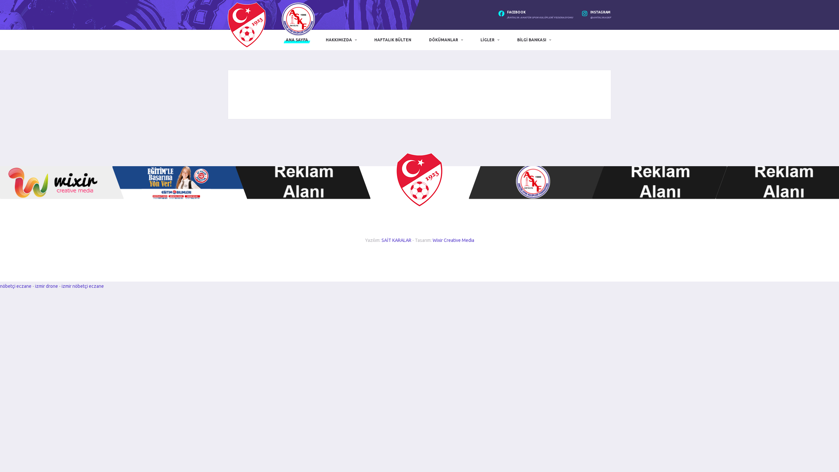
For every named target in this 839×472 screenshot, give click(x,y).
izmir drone (46, 286)
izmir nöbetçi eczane (83, 286)
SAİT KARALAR (396, 240)
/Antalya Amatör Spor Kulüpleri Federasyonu (540, 17)
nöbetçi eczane (15, 286)
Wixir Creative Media (453, 240)
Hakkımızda (339, 40)
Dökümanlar (443, 40)
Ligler (487, 40)
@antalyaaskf (600, 17)
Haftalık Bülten (392, 40)
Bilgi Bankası (531, 40)
